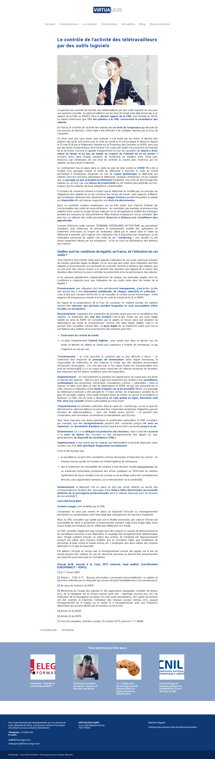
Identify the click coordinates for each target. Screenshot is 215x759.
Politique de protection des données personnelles (172, 727)
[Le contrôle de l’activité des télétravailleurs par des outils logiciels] (107, 80)
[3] (109, 316)
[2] (137, 291)
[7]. (75, 496)
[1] (88, 116)
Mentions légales (156, 722)
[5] (132, 388)
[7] (58, 621)
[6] (140, 479)
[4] (79, 368)
